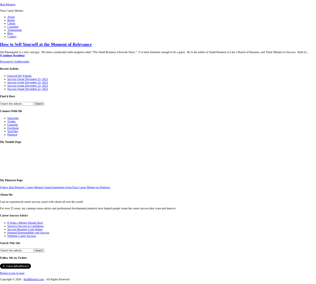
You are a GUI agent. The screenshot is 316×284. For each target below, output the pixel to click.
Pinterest (12, 134)
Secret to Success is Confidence (25, 226)
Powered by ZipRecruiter (14, 61)
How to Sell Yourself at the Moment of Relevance (46, 44)
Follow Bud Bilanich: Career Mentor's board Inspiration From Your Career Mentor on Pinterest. (55, 187)
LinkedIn (12, 124)
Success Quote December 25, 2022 (27, 79)
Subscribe (13, 118)
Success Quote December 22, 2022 (27, 89)
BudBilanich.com (34, 279)
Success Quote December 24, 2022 (27, 82)
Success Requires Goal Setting (25, 229)
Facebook (13, 128)
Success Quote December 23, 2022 (27, 85)
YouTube (12, 131)
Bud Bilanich (7, 4)
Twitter (11, 121)
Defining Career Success (21, 235)
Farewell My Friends (19, 75)
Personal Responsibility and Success (28, 232)
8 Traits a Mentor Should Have (25, 222)
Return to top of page (12, 273)
